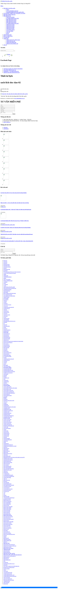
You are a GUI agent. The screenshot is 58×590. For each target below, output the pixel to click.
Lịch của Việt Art (6, 366)
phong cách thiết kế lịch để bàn (8, 468)
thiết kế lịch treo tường (8, 548)
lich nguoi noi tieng (6, 346)
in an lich (4, 302)
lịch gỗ (4, 376)
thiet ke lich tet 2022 (7, 522)
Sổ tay (7, 33)
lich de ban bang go (6, 333)
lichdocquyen (6, 340)
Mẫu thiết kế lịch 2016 (11, 22)
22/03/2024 (5, 128)
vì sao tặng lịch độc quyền (7, 572)
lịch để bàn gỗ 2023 (6, 414)
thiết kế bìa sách (6, 538)
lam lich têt (5, 322)
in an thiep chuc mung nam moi (8, 307)
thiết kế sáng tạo (6, 558)
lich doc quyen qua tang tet (7, 342)
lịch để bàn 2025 (6, 408)
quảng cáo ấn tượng (6, 480)
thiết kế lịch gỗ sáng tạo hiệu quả (9, 545)
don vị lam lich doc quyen (7, 294)
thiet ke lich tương (6, 525)
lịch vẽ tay (5, 401)
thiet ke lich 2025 (6, 511)
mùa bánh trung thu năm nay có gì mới (9, 446)
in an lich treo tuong (7, 304)
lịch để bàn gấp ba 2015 (7, 413)
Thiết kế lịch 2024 (10, 17)
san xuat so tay (6, 491)
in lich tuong (5, 316)
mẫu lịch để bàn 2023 (7, 456)
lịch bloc (5, 362)
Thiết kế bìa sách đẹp (6, 539)
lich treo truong (5, 351)
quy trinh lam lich (6, 473)
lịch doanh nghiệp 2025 (7, 369)
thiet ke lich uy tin (6, 526)
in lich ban (5, 309)
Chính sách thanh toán (11, 42)
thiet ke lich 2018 (7, 507)
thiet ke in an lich (6, 505)
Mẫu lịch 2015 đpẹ (6, 451)
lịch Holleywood (6, 377)
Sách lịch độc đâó (6, 496)
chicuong (5, 127)
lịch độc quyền (6, 418)
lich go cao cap (5, 343)
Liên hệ (5, 44)
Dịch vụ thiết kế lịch (7, 36)
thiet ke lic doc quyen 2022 (7, 506)
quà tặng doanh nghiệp (7, 477)
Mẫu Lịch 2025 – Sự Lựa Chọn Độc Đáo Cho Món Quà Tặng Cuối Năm (15, 202)
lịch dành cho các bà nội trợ (8, 372)
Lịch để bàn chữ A (10, 29)
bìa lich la (5, 268)
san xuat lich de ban (7, 483)
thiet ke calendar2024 (6, 502)
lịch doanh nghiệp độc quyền (8, 370)
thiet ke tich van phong (7, 533)
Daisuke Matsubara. (6, 290)
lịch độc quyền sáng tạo (8, 425)
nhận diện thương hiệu (7, 461)
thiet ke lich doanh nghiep (8, 519)
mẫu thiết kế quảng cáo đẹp (7, 458)
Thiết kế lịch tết (6, 549)
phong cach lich (6, 464)
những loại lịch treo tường (7, 462)
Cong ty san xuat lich (6, 279)
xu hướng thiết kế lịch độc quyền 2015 (9, 576)
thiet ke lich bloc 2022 (7, 514)
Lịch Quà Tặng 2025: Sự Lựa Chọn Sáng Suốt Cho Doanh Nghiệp (14, 192)
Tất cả (7, 9)
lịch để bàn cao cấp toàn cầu (8, 410)
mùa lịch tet (5, 447)
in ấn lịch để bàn (6, 319)
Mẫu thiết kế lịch (7, 15)
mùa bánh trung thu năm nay (8, 444)
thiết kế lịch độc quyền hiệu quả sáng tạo (12, 554)
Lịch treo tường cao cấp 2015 (8, 390)
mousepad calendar (6, 438)
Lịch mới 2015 (5, 380)
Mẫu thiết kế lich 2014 (11, 19)
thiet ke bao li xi (7, 500)
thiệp (4, 561)
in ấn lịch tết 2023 (6, 318)
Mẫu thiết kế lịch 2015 (11, 21)
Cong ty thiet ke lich (7, 280)
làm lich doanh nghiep (7, 355)
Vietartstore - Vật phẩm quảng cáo (11, 71)
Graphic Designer (6, 297)
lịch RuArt (5, 382)
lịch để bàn (5, 404)
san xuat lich (6, 482)
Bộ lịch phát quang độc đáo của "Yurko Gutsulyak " (12, 271)
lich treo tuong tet (6, 353)
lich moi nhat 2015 (6, 345)
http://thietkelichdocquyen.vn (20, 98)
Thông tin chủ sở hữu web (12, 43)
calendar (4, 274)
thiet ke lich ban (6, 512)
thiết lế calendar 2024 (6, 559)
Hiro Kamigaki (5, 298)
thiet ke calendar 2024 (7, 504)
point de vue (5, 471)
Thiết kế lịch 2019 (10, 26)
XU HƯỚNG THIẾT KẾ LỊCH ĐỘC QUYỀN (14, 13)
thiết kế (4, 536)
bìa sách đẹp (5, 270)
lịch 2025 (5, 361)
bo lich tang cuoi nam (7, 266)
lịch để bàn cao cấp (7, 409)
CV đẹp (4, 285)
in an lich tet (5, 303)
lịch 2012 (5, 357)
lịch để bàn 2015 (6, 405)
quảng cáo (5, 478)
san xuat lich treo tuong (7, 488)
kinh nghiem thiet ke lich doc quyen (9, 321)
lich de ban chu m (6, 336)
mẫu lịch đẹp (5, 454)
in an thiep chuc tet (6, 308)
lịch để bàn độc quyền (7, 416)
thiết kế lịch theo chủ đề (7, 547)
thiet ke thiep (5, 530)
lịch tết (4, 398)
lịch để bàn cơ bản (6, 411)
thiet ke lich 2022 (7, 509)
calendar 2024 (5, 275)
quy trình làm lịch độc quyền (8, 475)
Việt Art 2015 (5, 571)
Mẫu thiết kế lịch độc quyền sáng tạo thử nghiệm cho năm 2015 (14, 457)
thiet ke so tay (6, 529)
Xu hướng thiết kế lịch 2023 (12, 18)
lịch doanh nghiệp (7, 367)
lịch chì (4, 363)
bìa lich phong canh (6, 269)
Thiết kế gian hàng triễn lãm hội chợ (11, 72)
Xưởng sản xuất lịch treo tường (8, 580)
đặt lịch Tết (5, 583)
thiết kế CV (5, 541)
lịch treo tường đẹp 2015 (7, 395)
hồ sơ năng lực (5, 299)
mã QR (4, 442)
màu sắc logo (5, 440)
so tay (4, 492)
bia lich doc (5, 263)
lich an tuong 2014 (6, 326)
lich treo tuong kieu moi (7, 352)
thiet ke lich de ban (7, 515)
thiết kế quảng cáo (6, 557)
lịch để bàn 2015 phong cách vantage (9, 406)
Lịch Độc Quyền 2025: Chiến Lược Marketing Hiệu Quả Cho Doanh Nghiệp (16, 227)
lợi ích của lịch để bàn (7, 428)
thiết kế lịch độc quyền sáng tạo (9, 556)
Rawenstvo (5, 481)
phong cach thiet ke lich (7, 466)
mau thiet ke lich (6, 435)
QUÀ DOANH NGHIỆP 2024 (8, 476)
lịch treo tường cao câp (7, 389)
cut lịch (4, 283)
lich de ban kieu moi (6, 337)
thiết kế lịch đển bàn (6, 552)
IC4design (5, 300)
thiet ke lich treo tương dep (7, 524)
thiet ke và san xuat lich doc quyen (9, 534)
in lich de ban (6, 310)
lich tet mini (5, 348)
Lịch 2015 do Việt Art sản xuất (8, 358)
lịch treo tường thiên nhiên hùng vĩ (9, 392)
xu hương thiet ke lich (7, 573)
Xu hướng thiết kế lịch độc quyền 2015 (15, 12)
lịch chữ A (5, 365)
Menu (2, 6)
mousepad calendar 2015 (7, 439)
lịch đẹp (5, 403)
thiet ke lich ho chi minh (8, 521)
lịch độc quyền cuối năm (7, 422)
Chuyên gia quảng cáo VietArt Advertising (12, 68)
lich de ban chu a (6, 334)
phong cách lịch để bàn (7, 467)
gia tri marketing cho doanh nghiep (9, 295)
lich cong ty (5, 328)
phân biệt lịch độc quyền (7, 469)
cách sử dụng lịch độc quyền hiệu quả (9, 288)
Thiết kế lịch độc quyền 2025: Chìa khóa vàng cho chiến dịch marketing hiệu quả (17, 234)
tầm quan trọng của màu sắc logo (8, 567)
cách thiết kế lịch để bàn (7, 289)
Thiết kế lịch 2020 (10, 27)
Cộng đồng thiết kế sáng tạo (9, 70)
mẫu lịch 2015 (5, 449)
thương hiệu (5, 564)
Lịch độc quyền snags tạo (7, 424)
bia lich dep (5, 261)
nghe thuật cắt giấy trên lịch (8, 459)
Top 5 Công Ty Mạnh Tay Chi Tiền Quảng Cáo (11, 566)
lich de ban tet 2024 (6, 338)
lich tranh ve (5, 350)
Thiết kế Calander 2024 (7, 540)
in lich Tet (5, 313)
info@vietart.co (6, 122)
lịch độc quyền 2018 (6, 420)
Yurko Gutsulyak (6, 582)
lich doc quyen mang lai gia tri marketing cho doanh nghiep (13, 341)
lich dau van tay (6, 331)
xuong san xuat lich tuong (7, 578)
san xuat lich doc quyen (8, 485)
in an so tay (5, 305)
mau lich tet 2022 (6, 434)
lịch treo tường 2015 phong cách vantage (10, 387)
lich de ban (5, 332)
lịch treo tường (6, 385)
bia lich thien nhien (6, 265)
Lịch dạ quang (5, 374)
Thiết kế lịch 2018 (10, 24)
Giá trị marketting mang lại (12, 10)
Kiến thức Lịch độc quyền (9, 8)
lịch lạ (4, 379)
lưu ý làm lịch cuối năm (7, 356)
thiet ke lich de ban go (7, 517)
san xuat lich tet (6, 487)
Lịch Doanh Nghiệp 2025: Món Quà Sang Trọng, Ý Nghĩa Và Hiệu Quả (15, 220)
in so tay (4, 317)
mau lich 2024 (5, 430)
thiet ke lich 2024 (6, 510)
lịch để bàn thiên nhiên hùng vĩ (8, 415)
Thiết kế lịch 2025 (7, 34)
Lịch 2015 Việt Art (6, 360)
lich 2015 (5, 324)
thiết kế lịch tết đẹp (6, 550)
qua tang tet (5, 472)
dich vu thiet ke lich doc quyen (9, 293)
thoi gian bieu (5, 562)
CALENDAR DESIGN (7, 276)
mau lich (4, 429)
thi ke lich (5, 535)
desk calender (5, 292)
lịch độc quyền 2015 (7, 419)
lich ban (4, 327)
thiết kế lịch (6, 543)
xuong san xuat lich (6, 577)
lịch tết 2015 (5, 399)
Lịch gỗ (8, 32)
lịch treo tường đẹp (6, 394)
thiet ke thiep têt (6, 531)
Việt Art (4, 569)
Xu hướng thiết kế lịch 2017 (12, 23)
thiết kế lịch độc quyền (9, 553)
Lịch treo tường (9, 31)
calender (4, 278)
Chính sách (5, 38)
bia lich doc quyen (6, 264)
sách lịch (4, 495)
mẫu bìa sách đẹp (6, 448)
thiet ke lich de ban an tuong (8, 516)
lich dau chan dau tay (6, 329)
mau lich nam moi (6, 433)
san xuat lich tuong (7, 490)
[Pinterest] (11, 56)
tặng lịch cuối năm (6, 568)
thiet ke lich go (6, 520)
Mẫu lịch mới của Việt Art (7, 453)
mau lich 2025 (6, 432)
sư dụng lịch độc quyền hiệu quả (8, 497)
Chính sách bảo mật (10, 41)
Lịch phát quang (6, 381)
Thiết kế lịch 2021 (10, 28)
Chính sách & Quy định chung (13, 39)
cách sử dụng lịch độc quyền (9, 287)
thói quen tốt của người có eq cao (8, 563)
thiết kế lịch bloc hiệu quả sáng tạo (9, 544)
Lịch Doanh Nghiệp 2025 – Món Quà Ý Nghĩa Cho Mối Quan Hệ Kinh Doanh (16, 209)
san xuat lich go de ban (7, 486)
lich (4, 323)
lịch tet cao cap (5, 384)
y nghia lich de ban (6, 581)
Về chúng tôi (6, 37)
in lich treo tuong (6, 314)
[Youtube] (5, 56)
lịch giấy (5, 375)
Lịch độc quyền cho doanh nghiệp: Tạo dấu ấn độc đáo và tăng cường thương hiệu (17, 241)
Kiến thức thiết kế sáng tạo (9, 14)
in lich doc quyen (6, 312)
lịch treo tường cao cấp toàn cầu (8, 391)
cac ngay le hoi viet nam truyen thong (9, 273)
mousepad (5, 437)
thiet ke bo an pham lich (7, 501)
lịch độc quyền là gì (7, 423)
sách (4, 493)
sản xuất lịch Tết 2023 (7, 498)
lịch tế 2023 (5, 396)
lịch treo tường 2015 (7, 386)
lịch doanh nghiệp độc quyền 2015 (9, 371)
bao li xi (5, 260)
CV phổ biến (5, 284)
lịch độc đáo (5, 427)
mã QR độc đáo (6, 443)
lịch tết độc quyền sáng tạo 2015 (8, 400)
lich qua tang (6, 347)
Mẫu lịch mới (5, 452)
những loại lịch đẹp (6, 463)
